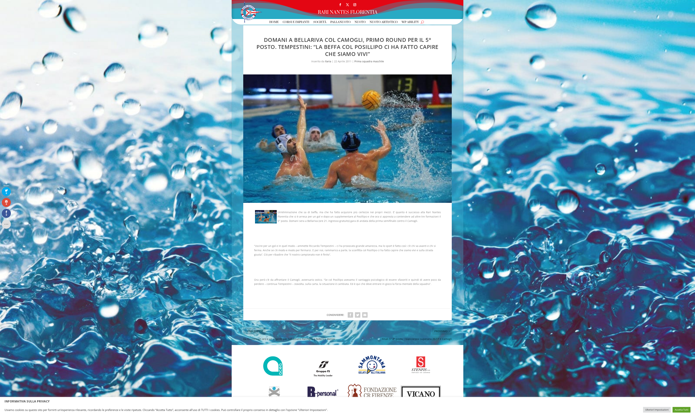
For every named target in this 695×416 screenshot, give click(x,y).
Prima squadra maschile (369, 61)
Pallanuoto (340, 22)
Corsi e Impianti (296, 22)
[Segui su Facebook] (340, 5)
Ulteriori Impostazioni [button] (657, 409)
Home (274, 22)
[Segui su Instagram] (355, 5)
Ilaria (328, 61)
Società (319, 22)
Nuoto (360, 22)
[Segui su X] (347, 5)
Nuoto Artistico (384, 22)
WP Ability (410, 22)
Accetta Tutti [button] (681, 409)
